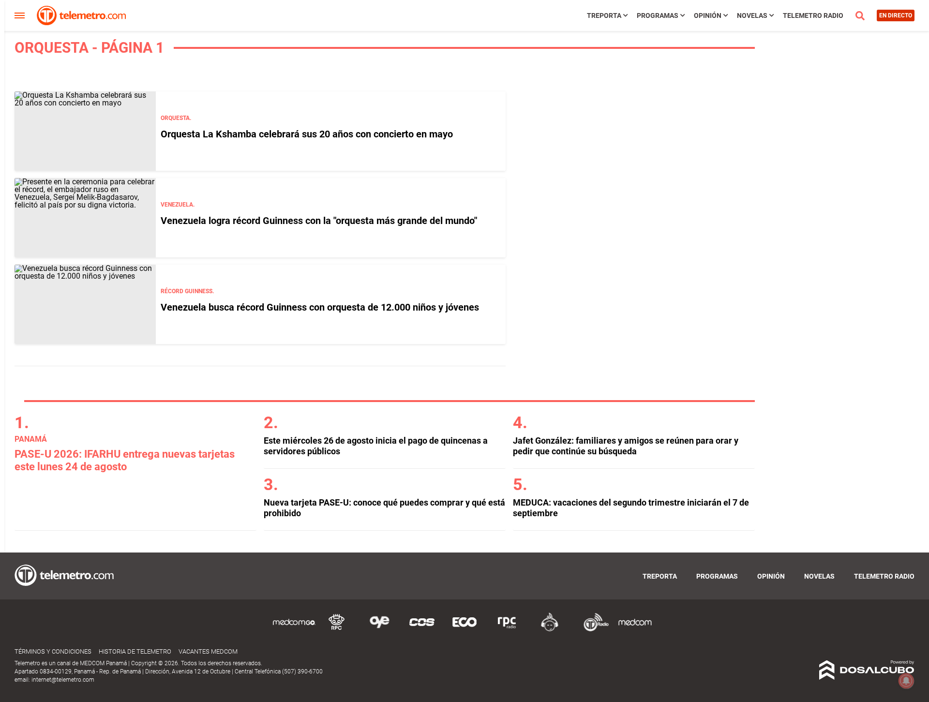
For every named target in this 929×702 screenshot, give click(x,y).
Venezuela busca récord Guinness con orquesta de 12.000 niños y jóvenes (320, 307)
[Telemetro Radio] (592, 629)
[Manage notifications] (906, 680)
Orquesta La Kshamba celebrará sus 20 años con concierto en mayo (307, 134)
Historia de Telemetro (135, 651)
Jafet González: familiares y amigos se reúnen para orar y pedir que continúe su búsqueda (625, 445)
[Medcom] (635, 629)
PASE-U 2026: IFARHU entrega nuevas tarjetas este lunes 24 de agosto (125, 460)
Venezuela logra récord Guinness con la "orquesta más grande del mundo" (319, 220)
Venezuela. (178, 204)
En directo (895, 15)
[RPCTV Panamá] (336, 629)
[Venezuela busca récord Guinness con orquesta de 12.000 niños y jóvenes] (85, 304)
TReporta (604, 15)
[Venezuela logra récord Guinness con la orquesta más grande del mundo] (85, 217)
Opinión (707, 15)
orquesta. (176, 118)
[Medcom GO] (294, 629)
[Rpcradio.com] (507, 629)
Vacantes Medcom (208, 651)
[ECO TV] (464, 629)
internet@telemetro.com (62, 679)
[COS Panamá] (422, 629)
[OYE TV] (379, 629)
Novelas (752, 15)
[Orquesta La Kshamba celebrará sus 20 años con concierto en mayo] (85, 131)
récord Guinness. (187, 291)
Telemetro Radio (813, 15)
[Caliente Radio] (549, 629)
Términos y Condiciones (53, 651)
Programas (657, 15)
